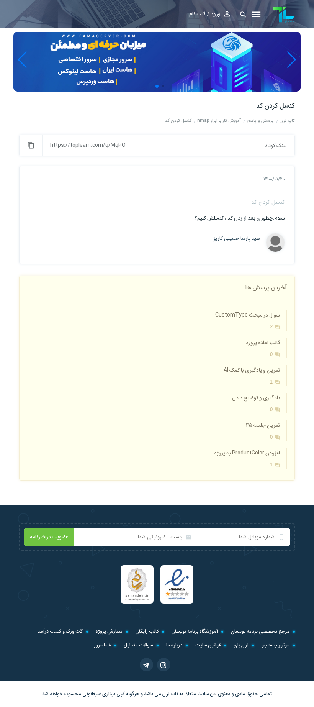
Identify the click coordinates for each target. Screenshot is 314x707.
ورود (216, 14)
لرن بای (241, 645)
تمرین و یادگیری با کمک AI (252, 370)
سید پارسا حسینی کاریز (238, 239)
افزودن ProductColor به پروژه (247, 453)
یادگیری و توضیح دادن (256, 398)
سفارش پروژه (109, 631)
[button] (240, 14)
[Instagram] (163, 664)
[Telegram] (146, 664)
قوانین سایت (208, 645)
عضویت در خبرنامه (49, 537)
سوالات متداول (138, 645)
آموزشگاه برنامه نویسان (195, 631)
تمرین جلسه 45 (263, 425)
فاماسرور (102, 645)
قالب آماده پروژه (263, 342)
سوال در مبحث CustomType (247, 315)
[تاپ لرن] (284, 14)
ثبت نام (197, 14)
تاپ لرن (170, 694)
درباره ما (174, 645)
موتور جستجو (275, 645)
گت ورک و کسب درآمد (60, 631)
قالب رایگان (147, 631)
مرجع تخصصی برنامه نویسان (260, 631)
